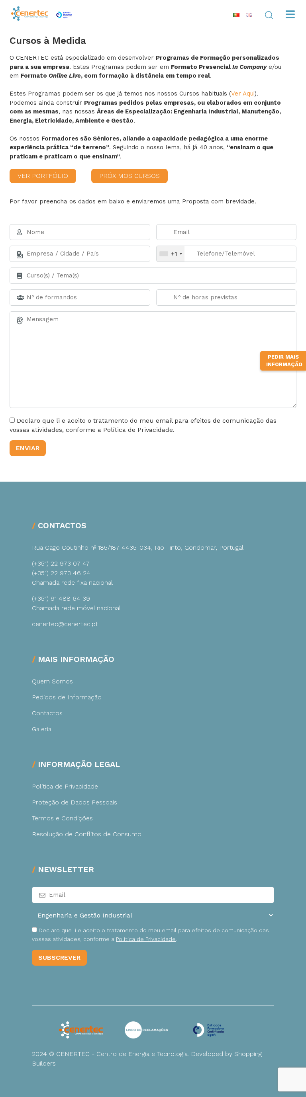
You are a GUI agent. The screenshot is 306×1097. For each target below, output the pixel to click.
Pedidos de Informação (67, 697)
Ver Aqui (243, 93)
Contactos (47, 713)
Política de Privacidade (65, 786)
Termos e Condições (62, 818)
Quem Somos (52, 681)
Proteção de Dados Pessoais (74, 802)
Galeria (41, 729)
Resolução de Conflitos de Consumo (86, 834)
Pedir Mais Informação (284, 361)
